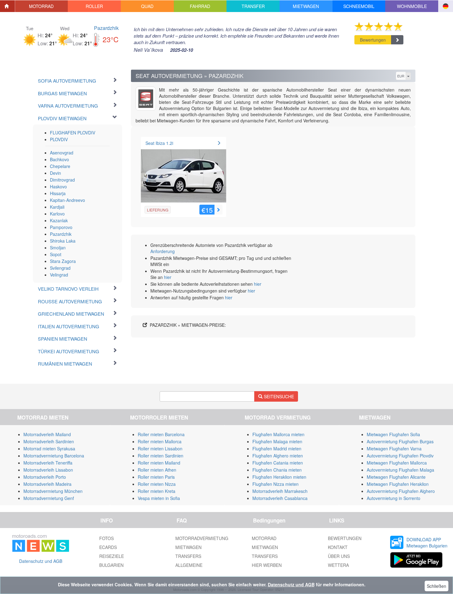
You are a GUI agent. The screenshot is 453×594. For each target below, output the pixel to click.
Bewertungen (373, 40)
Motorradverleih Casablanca (280, 498)
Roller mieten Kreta (156, 491)
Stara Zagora (63, 261)
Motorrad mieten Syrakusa (49, 448)
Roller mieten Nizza (157, 484)
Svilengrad (60, 268)
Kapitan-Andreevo (67, 200)
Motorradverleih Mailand (47, 434)
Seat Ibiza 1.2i (159, 143)
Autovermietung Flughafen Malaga (400, 470)
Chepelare (60, 166)
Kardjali (57, 207)
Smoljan (58, 247)
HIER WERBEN (267, 565)
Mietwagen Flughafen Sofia (393, 434)
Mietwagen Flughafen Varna (394, 448)
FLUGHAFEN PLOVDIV (72, 132)
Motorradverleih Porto (44, 477)
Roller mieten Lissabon (160, 448)
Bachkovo (59, 159)
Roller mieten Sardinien (160, 456)
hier (167, 277)
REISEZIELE (111, 556)
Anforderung (162, 251)
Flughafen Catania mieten (277, 463)
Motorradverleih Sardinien (48, 441)
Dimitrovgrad (62, 180)
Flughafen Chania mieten (277, 470)
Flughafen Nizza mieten (275, 484)
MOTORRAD (264, 538)
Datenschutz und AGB (40, 561)
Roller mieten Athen (157, 470)
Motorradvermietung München (53, 491)
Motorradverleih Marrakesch (280, 491)
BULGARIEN (111, 565)
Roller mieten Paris (156, 477)
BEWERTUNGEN (344, 538)
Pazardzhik (106, 27)
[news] (40, 542)
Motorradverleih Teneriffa (47, 463)
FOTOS (106, 538)
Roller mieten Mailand (159, 463)
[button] (41, 6)
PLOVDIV (59, 139)
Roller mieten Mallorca (160, 441)
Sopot (55, 254)
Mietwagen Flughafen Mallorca (397, 463)
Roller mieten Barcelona (161, 434)
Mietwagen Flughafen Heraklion (398, 484)
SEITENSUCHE (278, 396)
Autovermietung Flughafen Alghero (401, 491)
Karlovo (57, 214)
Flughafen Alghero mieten (277, 456)
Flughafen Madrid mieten (276, 448)
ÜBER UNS (339, 556)
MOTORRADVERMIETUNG (201, 538)
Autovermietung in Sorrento (393, 498)
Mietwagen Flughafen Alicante (396, 477)
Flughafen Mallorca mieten (278, 434)
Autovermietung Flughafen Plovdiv (400, 456)
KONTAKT (338, 547)
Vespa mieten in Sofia (159, 498)
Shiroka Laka (63, 241)
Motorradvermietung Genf (48, 498)
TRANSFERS (188, 556)
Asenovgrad (61, 153)
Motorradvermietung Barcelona (53, 456)
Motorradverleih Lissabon (48, 470)
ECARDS (108, 547)
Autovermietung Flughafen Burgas (400, 441)
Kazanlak (59, 220)
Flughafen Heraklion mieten (279, 477)
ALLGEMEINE (188, 565)
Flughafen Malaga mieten (277, 441)
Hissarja (58, 193)
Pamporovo (61, 227)
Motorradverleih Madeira (47, 484)
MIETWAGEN (188, 547)
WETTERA (338, 565)
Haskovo (58, 186)
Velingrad (59, 275)
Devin (55, 173)
